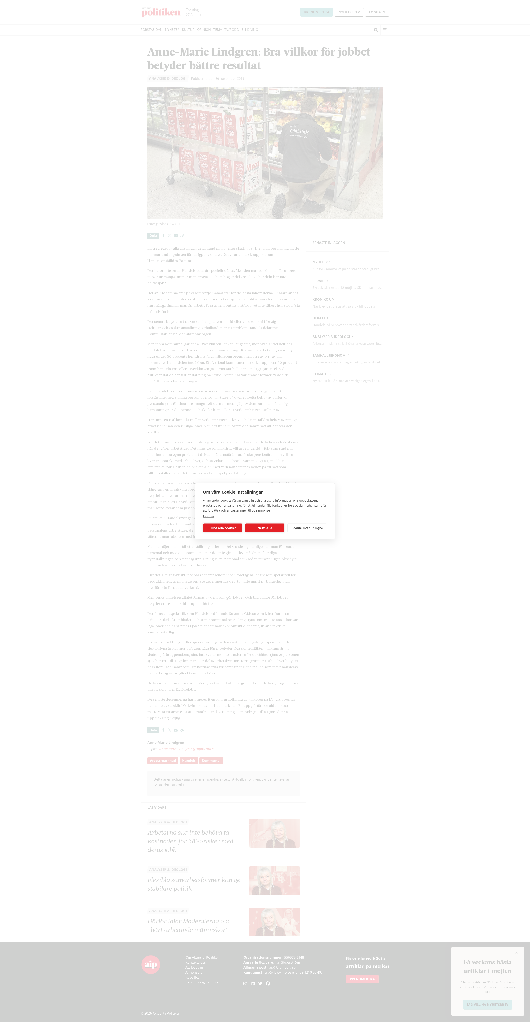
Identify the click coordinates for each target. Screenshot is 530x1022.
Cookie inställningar (307, 528)
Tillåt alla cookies (222, 528)
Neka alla (265, 528)
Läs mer (208, 516)
